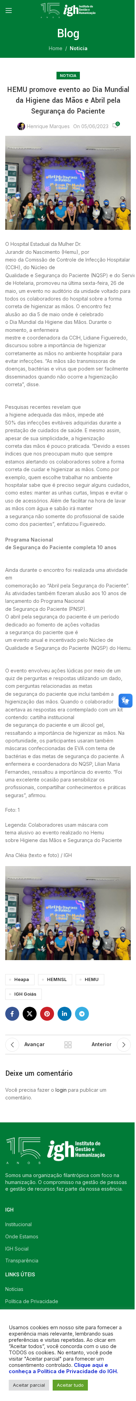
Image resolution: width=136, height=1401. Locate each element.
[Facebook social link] (12, 1014)
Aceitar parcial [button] (29, 1385)
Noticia (79, 48)
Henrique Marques (48, 126)
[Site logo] (68, 10)
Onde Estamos (21, 1236)
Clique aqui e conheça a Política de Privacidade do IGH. (63, 1368)
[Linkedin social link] (64, 1014)
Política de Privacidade (31, 1301)
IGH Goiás (25, 994)
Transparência (21, 1260)
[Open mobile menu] (9, 10)
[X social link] (30, 1014)
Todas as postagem (68, 1045)
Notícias (14, 1289)
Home (55, 48)
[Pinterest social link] (47, 1014)
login (61, 1090)
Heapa (21, 979)
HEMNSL (57, 979)
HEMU (92, 979)
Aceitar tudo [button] (70, 1385)
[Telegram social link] (82, 1014)
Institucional (18, 1224)
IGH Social (17, 1249)
